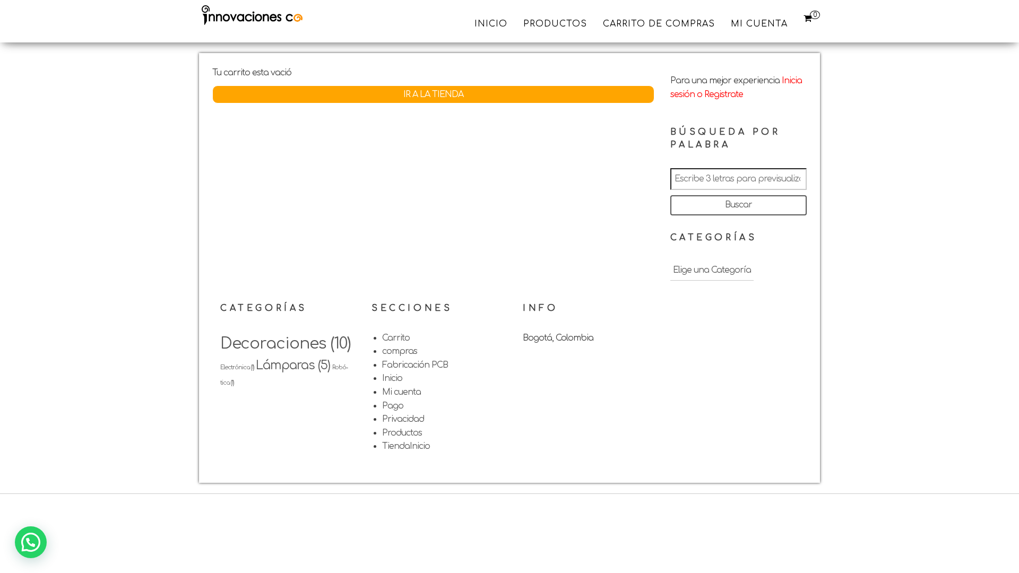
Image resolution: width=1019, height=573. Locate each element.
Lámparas (293, 365)
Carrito (396, 338)
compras (399, 351)
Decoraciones (285, 343)
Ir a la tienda (433, 94)
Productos (555, 24)
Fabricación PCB (415, 365)
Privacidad (403, 419)
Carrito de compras (659, 24)
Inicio (490, 24)
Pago (392, 406)
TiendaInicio (406, 446)
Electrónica (237, 367)
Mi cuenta (759, 24)
